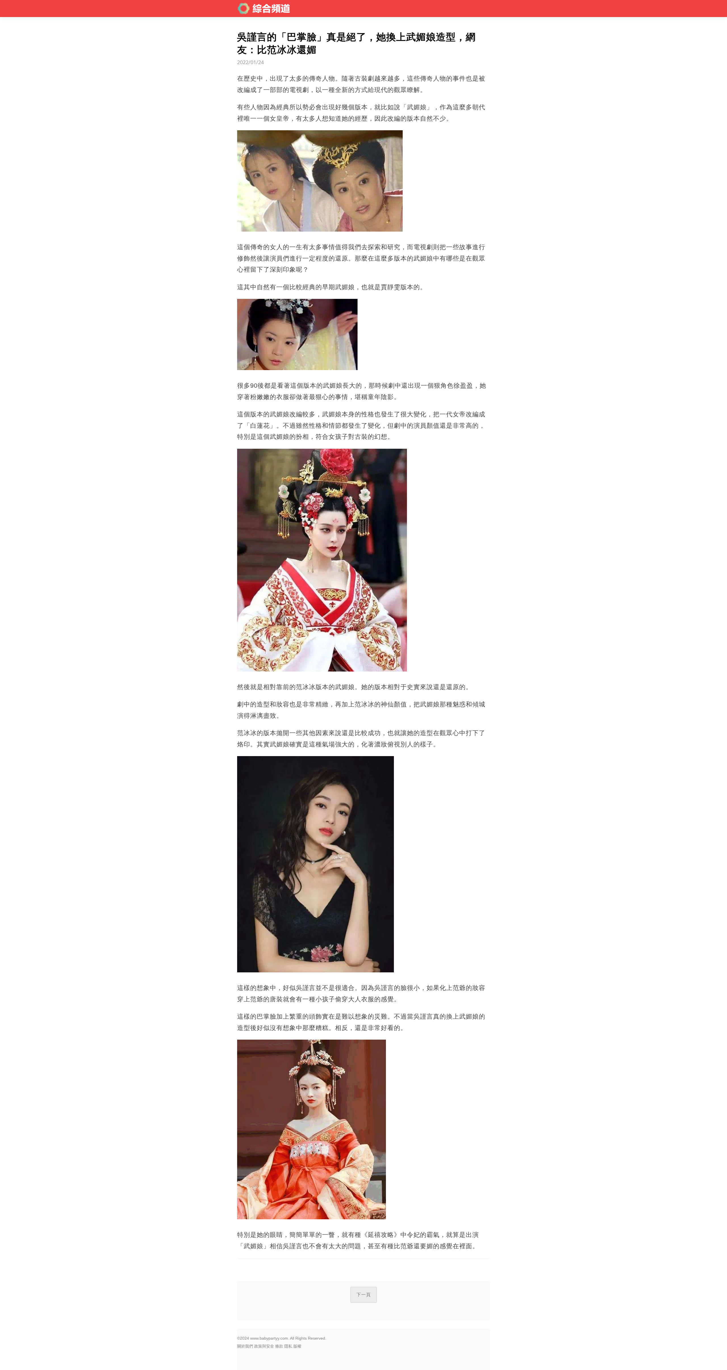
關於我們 (245, 1346)
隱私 (288, 1346)
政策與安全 (264, 1346)
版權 (297, 1346)
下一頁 (363, 1294)
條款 (279, 1346)
